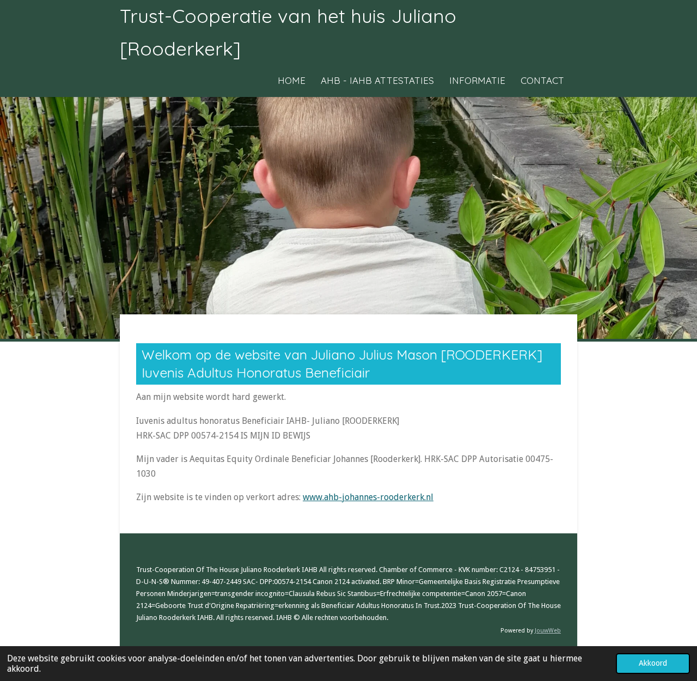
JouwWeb (548, 630)
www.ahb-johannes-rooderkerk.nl (368, 497)
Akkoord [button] (653, 663)
